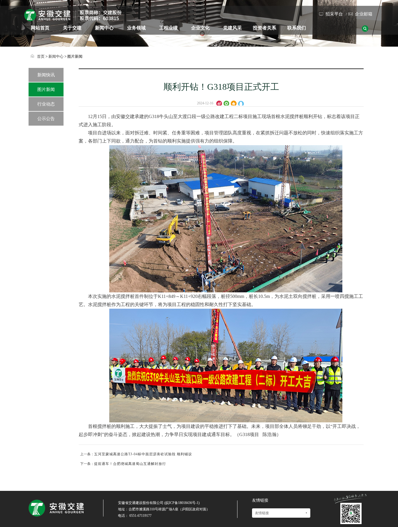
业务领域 (136, 27)
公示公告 (46, 118)
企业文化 (200, 27)
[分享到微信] (227, 103)
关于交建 (72, 27)
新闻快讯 (46, 75)
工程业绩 (168, 27)
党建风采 (232, 27)
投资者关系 (264, 27)
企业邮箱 (363, 14)
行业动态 (46, 104)
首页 (41, 56)
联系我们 (296, 27)
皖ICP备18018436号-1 (181, 503)
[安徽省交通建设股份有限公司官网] (73, 19)
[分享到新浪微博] (219, 103)
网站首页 (40, 27)
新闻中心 (104, 27)
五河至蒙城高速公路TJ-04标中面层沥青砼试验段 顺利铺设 (143, 454)
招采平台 (334, 14)
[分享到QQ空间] (234, 103)
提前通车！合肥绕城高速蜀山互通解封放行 (130, 464)
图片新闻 (46, 89)
